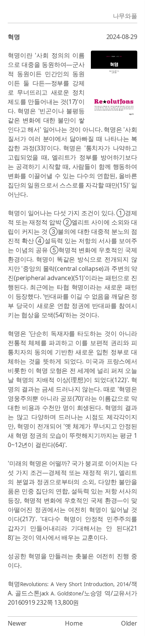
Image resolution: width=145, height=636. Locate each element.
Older (129, 623)
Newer (17, 623)
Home (73, 623)
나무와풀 (125, 16)
